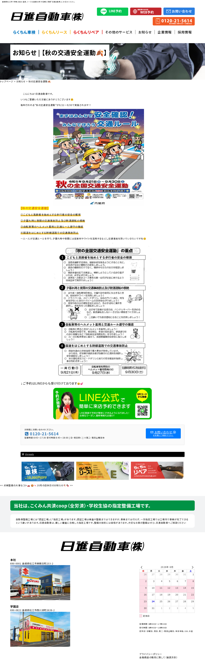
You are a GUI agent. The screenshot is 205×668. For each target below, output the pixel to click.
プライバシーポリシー (150, 654)
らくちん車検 (24, 32)
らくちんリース (54, 32)
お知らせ (145, 32)
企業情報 (165, 32)
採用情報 (185, 32)
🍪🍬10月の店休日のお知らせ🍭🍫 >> (52, 485)
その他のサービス (118, 32)
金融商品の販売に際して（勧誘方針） (158, 657)
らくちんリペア (86, 32)
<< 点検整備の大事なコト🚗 (15, 485)
